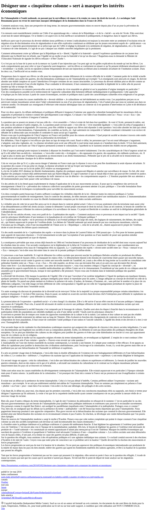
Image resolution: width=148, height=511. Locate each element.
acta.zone (43, 477)
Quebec (4, 482)
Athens (4, 492)
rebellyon (18, 477)
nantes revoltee (78, 477)
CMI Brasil (15, 498)
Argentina (5, 498)
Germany (18, 492)
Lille (31, 492)
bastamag (34, 477)
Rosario (38, 498)
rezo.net (26, 477)
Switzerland (55, 492)
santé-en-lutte (53, 477)
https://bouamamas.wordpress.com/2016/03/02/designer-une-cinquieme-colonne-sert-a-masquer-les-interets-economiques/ (56, 465)
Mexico (31, 498)
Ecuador (24, 498)
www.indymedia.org (94, 477)
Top (3, 508)
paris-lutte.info (7, 477)
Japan (3, 487)
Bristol (11, 492)
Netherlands (44, 492)
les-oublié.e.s (65, 477)
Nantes (36, 492)
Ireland (25, 492)
